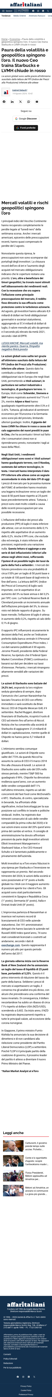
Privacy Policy (26, 1386)
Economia (15, 39)
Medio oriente (19, 16)
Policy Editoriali (10, 1359)
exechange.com (10, 945)
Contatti (7, 1354)
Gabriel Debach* (19, 90)
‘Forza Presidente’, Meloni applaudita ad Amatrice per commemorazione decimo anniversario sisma (36, 1176)
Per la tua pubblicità (12, 1367)
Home (4, 39)
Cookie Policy (26, 1390)
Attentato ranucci (37, 16)
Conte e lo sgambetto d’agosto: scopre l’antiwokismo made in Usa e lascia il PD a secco (36, 1161)
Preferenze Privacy (26, 1395)
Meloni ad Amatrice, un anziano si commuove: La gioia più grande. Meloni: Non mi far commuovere (37, 1191)
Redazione (8, 1363)
